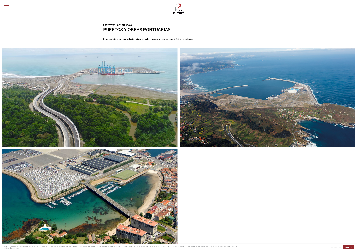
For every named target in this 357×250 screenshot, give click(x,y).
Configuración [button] (335, 247)
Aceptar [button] (348, 247)
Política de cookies (10, 248)
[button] (6, 4)
